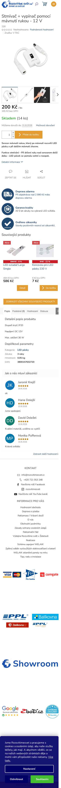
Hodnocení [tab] (32, 311)
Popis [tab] (7, 311)
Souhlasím (42, 779)
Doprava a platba (30, 511)
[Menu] (53, 4)
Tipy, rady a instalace (30, 556)
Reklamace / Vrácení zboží (30, 515)
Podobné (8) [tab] (18, 311)
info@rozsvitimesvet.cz (32, 474)
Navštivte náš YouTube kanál (33, 494)
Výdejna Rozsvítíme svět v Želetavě (30, 536)
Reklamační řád (30, 532)
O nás (30, 519)
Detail (22, 287)
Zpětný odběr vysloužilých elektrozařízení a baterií (30, 548)
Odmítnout (16, 779)
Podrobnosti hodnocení (42, 29)
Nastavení (29, 769)
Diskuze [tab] (44, 311)
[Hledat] (36, 4)
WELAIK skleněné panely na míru (30, 552)
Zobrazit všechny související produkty (30, 301)
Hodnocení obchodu (30, 507)
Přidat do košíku (31, 134)
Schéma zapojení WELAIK (30, 544)
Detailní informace (11, 162)
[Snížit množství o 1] (13, 136)
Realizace (30, 540)
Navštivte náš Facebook (33, 484)
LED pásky (23, 349)
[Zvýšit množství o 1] (13, 133)
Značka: (12, 32)
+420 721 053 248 (33, 479)
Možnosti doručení (45, 125)
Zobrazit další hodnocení (45, 454)
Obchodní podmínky (30, 523)
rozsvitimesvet (33, 489)
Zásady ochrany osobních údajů (30, 527)
